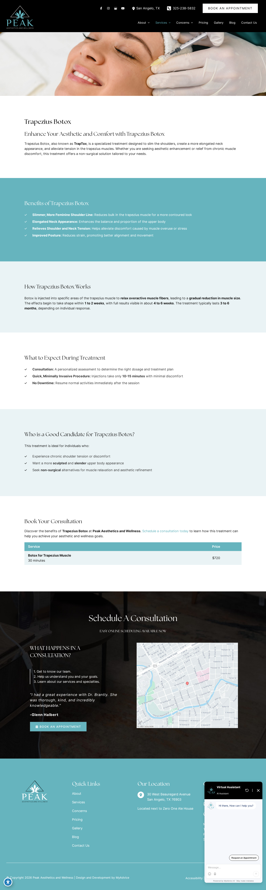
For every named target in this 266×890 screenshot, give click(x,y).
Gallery (77, 828)
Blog (75, 837)
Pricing (77, 819)
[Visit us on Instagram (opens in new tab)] (108, 8)
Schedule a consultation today (165, 531)
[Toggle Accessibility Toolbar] (8, 882)
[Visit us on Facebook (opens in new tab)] (101, 8)
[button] (230, 8)
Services (78, 802)
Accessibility (194, 878)
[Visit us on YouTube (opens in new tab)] (123, 8)
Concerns (79, 811)
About (76, 793)
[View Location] (134, 8)
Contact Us (80, 845)
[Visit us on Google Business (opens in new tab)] (115, 8)
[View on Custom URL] (187, 685)
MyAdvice (122, 877)
